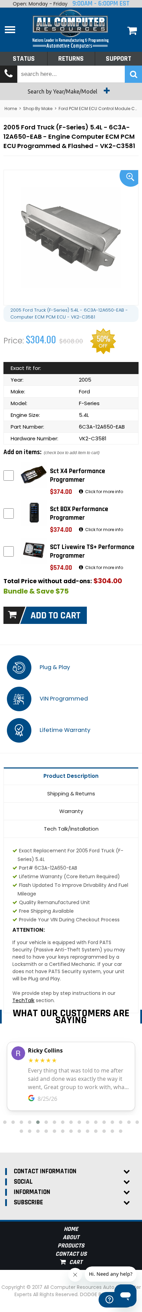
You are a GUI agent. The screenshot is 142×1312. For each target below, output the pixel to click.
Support (118, 58)
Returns (71, 58)
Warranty (71, 811)
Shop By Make (37, 108)
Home (10, 108)
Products (71, 1246)
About (71, 1237)
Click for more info (103, 492)
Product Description (71, 776)
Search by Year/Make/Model (63, 91)
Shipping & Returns (71, 793)
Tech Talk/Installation (71, 828)
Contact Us (71, 1254)
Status (24, 58)
